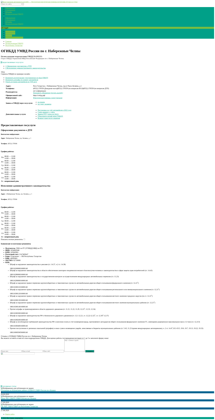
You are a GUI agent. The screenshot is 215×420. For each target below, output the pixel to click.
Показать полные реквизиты (12, 239)
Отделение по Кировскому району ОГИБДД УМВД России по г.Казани (28, 390)
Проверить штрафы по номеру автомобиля (21, 80)
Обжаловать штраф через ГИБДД (50, 116)
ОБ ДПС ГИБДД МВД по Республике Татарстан (19, 406)
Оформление (10, 8)
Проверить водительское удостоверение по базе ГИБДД (26, 78)
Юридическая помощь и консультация (47, 98)
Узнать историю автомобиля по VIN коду (21, 82)
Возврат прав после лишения (49, 118)
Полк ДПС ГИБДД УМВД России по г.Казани (18, 398)
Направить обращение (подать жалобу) (48, 93)
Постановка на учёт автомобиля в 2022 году (54, 110)
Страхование (10, 10)
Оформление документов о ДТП (18, 66)
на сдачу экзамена (44, 104)
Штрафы (8, 12)
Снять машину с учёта (46, 112)
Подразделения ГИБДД (14, 14)
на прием (41, 102)
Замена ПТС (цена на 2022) (48, 114)
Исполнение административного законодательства (25, 68)
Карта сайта (9, 414)
